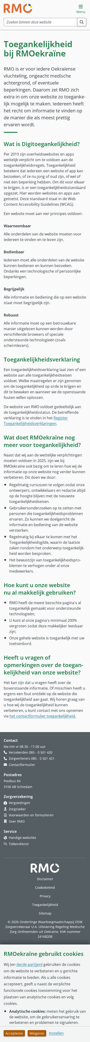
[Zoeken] (81, 22)
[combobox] (40, 22)
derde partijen (28, 964)
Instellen (56, 1033)
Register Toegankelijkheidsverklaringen (36, 420)
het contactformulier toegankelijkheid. (42, 716)
